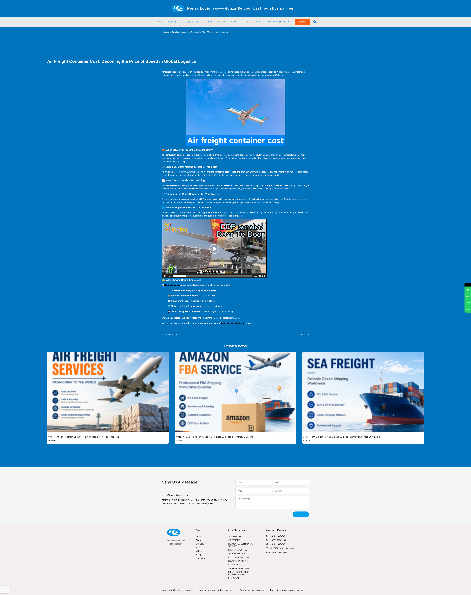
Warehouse (234, 564)
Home (165, 32)
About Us (200, 540)
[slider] (212, 276)
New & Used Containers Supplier (240, 545)
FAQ (198, 547)
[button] (214, 249)
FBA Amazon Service (238, 561)
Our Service (201, 543)
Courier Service (236, 553)
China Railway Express (240, 568)
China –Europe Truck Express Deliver (239, 573)
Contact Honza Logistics (233, 323)
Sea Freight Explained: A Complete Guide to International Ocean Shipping (341, 437)
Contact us (201, 558)
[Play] (165, 276)
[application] (202, 22)
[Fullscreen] (263, 276)
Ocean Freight (235, 536)
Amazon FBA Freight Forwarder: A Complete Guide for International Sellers (214, 437)
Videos (199, 551)
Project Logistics (237, 550)
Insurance (233, 578)
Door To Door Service (239, 557)
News (198, 554)
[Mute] (259, 276)
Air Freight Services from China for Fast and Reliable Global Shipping (83, 437)
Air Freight (234, 540)
